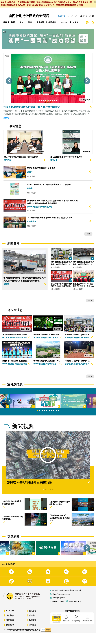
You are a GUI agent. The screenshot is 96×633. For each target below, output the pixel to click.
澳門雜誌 (10, 615)
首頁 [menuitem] (5, 22)
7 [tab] (51, 410)
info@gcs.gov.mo (59, 598)
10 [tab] (58, 410)
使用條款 (32, 625)
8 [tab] (54, 410)
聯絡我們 (32, 615)
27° (85, 16)
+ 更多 (88, 234)
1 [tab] (37, 410)
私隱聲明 (32, 620)
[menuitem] (13, 22)
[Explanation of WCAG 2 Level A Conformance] (46, 630)
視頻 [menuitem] (30, 22)
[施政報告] (48, 548)
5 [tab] (47, 410)
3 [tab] (42, 410)
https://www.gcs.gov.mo (61, 594)
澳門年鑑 (10, 620)
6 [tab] (49, 410)
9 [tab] (56, 410)
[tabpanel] (48, 401)
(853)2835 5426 (75, 601)
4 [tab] (44, 410)
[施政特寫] (74, 548)
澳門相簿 (10, 625)
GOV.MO (10, 611)
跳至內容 (61, 16)
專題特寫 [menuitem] (52, 22)
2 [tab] (40, 410)
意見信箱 (32, 611)
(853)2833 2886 (58, 601)
